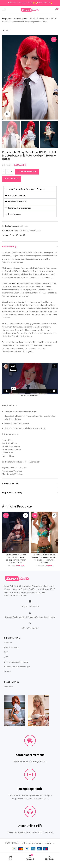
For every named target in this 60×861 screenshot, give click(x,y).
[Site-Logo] (30, 9)
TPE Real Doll (13, 283)
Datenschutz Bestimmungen (16, 662)
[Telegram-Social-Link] (24, 235)
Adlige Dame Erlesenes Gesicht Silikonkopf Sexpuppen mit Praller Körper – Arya (16, 558)
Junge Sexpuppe (21, 18)
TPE (39, 230)
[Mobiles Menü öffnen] (3, 10)
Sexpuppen (7, 18)
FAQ (6, 652)
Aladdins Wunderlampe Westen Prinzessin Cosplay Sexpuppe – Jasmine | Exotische (44, 558)
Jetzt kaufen (11, 179)
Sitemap (7, 671)
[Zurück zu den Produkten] (7, 30)
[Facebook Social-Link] (10, 235)
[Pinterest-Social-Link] (17, 235)
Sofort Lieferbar (43, 3)
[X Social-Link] (13, 235)
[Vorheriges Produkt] (3, 30)
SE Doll (33, 230)
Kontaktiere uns (11, 647)
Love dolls (8, 686)
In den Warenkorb (26, 171)
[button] (5, 77)
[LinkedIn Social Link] (20, 235)
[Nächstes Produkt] (10, 30)
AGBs (6, 657)
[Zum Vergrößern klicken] (7, 114)
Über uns (8, 642)
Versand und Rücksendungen (17, 666)
